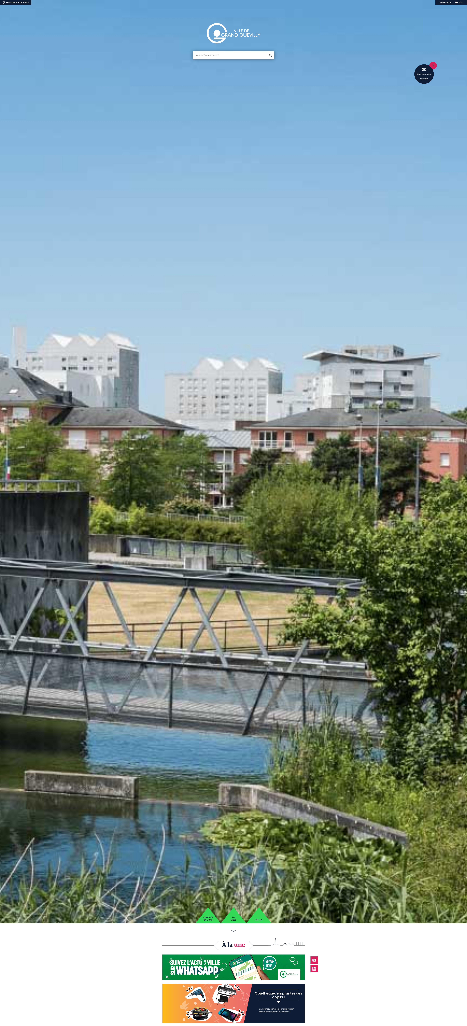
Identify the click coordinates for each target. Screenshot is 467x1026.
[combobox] (233, 55)
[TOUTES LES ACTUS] (314, 960)
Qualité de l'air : (445, 2)
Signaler (424, 78)
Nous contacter (424, 74)
